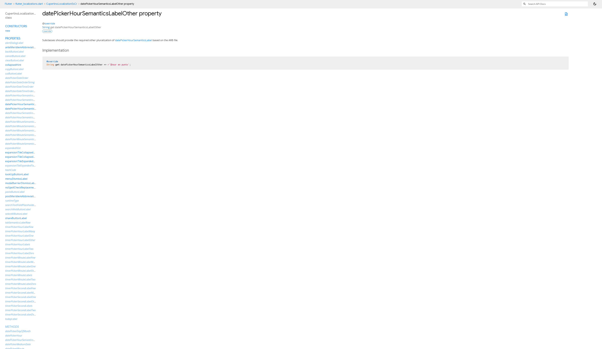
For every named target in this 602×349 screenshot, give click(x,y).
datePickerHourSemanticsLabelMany (25, 100)
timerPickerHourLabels (17, 244)
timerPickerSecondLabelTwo (20, 310)
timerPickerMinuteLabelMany (21, 262)
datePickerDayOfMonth (18, 331)
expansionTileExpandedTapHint (22, 165)
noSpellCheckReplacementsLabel (24, 187)
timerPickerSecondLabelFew (20, 288)
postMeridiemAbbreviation (21, 196)
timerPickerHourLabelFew (19, 227)
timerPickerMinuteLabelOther (21, 270)
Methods (12, 326)
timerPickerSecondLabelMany (21, 292)
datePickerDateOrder (16, 78)
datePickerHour (13, 335)
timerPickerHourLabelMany (20, 231)
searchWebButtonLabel (18, 209)
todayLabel (11, 319)
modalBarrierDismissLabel (20, 183)
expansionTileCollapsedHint (21, 152)
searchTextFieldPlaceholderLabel (23, 205)
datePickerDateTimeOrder (19, 86)
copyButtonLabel (14, 69)
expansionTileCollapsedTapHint (24, 157)
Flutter (8, 3)
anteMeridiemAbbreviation (21, 47)
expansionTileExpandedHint (21, 161)
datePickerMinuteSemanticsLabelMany (26, 126)
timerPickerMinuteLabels (18, 275)
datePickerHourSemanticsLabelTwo (24, 113)
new (7, 30)
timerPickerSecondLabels (18, 306)
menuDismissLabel (16, 178)
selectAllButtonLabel (16, 214)
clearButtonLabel (14, 60)
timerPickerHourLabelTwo (19, 249)
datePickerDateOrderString (19, 82)
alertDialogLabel (14, 43)
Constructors (16, 26)
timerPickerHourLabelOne (19, 235)
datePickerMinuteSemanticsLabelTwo (25, 139)
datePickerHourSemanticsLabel (133, 40)
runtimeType (12, 200)
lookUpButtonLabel (17, 174)
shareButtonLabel (16, 218)
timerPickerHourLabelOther (20, 240)
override (50, 23)
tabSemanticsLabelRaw (17, 222)
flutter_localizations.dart (29, 3)
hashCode (10, 170)
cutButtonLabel (13, 73)
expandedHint (13, 148)
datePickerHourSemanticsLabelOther (27, 108)
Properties (12, 38)
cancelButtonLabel (15, 56)
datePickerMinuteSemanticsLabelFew (25, 121)
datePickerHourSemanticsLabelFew (24, 95)
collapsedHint (13, 65)
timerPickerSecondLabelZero (20, 314)
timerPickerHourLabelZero (19, 253)
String (46, 27)
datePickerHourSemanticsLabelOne (26, 104)
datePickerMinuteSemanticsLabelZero (25, 143)
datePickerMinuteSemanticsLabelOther (26, 135)
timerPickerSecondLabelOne (20, 297)
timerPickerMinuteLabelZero (20, 284)
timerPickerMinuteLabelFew (20, 257)
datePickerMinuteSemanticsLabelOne (25, 130)
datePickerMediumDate (18, 344)
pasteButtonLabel (14, 192)
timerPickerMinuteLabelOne (20, 266)
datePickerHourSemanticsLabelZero (24, 117)
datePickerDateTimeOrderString (22, 91)
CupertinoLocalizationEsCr (61, 3)
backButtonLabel (14, 51)
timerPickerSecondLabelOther (21, 301)
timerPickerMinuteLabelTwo (20, 279)
